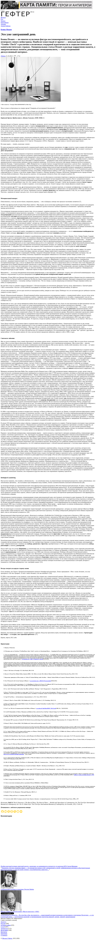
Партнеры (4, 933)
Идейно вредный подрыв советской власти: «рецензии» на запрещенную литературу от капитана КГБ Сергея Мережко (39, 866)
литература (4, 928)
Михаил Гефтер (7, 938)
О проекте (4, 935)
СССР (3, 927)
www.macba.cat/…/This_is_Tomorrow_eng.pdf (32, 659)
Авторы (3, 24)
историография (5, 925)
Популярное (5, 22)
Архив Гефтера (5, 26)
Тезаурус (3, 922)
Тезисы (3, 21)
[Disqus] (48, 842)
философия (4, 930)
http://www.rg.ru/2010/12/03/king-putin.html (14, 754)
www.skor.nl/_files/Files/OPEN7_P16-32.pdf (46, 708)
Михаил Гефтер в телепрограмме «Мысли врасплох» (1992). (20, 911)
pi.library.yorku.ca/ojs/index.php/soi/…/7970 (84, 774)
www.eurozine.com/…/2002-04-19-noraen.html (40, 680)
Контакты (4, 932)
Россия (3, 923)
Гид (2, 19)
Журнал (3, 17)
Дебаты (3, 56)
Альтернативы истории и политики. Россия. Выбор (17, 889)
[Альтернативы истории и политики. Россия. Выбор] (11, 910)
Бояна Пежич (6, 30)
